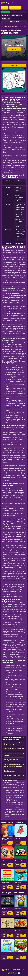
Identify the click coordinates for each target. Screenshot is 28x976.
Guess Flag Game (5, 882)
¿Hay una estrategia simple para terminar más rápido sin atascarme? (13, 776)
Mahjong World (18, 908)
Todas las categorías (14, 21)
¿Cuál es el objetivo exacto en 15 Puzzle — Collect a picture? (13, 743)
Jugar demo (14, 49)
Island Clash (17, 953)
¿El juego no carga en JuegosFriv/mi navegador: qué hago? (13, 770)
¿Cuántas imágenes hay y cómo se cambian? (12, 754)
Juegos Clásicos (22, 12)
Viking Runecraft (5, 908)
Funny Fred (4, 953)
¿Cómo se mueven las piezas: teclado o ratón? (13, 749)
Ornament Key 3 (5, 931)
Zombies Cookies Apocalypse (18, 883)
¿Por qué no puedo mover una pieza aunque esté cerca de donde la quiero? (13, 765)
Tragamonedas (5, 12)
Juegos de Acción (6, 15)
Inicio (2, 26)
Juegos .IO (14, 12)
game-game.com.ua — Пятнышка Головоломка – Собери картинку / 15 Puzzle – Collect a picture (14, 809)
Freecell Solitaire (18, 860)
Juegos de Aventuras (17, 15)
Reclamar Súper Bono (15, 8)
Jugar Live (14, 65)
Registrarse (4, 8)
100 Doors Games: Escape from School (7, 839)
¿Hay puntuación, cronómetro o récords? (11, 759)
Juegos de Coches (6, 18)
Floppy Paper (17, 838)
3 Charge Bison (18, 931)
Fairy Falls (4, 860)
